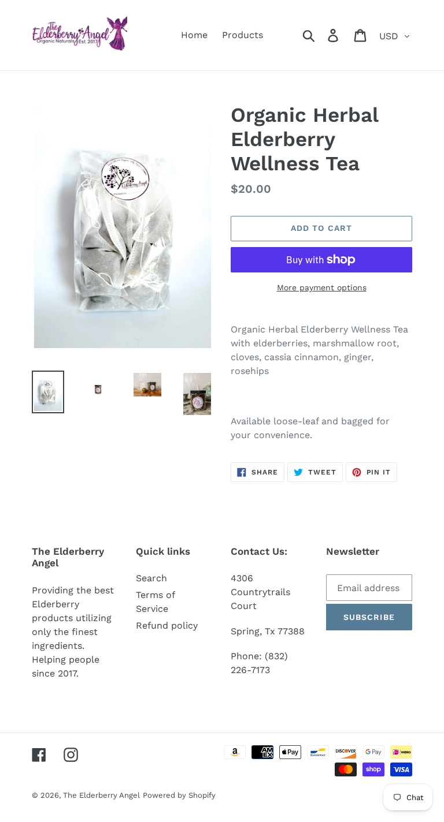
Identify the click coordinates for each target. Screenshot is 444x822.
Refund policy (167, 625)
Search (151, 578)
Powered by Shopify (179, 795)
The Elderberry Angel (101, 795)
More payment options (322, 287)
